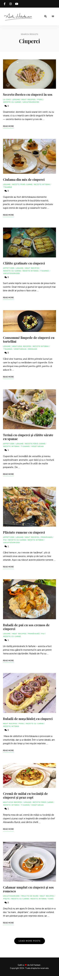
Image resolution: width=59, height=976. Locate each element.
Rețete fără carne (22, 184)
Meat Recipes (28, 99)
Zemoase (32, 349)
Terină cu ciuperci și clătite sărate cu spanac (28, 437)
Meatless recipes (21, 346)
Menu (53, 16)
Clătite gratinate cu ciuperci (24, 263)
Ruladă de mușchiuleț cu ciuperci (28, 718)
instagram (11, 4)
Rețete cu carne (12, 102)
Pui (5, 540)
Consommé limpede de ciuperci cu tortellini (28, 339)
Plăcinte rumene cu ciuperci (24, 532)
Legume (16, 99)
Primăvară (46, 537)
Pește (6, 899)
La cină (7, 99)
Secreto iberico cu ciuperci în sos (27, 94)
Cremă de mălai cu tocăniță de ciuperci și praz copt (25, 795)
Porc (40, 99)
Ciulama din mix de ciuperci (24, 179)
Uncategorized (31, 102)
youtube (17, 4)
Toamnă (7, 187)
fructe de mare (29, 896)
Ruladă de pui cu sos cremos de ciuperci (26, 627)
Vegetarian (20, 349)
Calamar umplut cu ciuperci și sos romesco (28, 889)
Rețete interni (42, 184)
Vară (50, 899)
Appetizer (8, 268)
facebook (5, 4)
